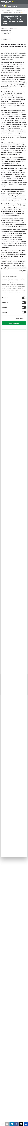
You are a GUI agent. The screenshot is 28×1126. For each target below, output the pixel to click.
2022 (25, 10)
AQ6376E (20, 75)
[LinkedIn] (11, 1124)
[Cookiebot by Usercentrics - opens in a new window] (19, 271)
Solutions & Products (7, 12)
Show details (19, 318)
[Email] (7, 1124)
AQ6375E (12, 75)
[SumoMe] (26, 1124)
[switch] (24, 302)
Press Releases (18, 10)
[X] (21, 1124)
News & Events (9, 10)
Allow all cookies (14, 323)
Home (3, 10)
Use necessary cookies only (14, 327)
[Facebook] (16, 1124)
